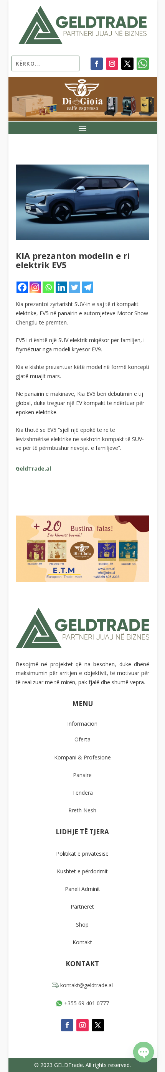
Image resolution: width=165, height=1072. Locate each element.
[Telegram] (87, 287)
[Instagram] (35, 287)
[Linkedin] (61, 287)
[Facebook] (22, 287)
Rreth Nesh (82, 810)
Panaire (82, 775)
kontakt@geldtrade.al (86, 985)
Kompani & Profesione (82, 757)
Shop (82, 924)
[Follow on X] (127, 64)
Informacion (82, 723)
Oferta (82, 739)
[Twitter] (74, 287)
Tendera (82, 792)
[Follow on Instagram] (112, 64)
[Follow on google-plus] (143, 64)
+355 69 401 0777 (86, 1003)
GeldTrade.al (33, 468)
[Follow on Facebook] (97, 64)
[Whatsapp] (48, 287)
